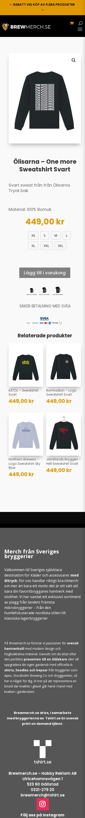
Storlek (18, 234)
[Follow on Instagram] (42, 804)
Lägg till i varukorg (45, 273)
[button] (74, 60)
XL (33, 245)
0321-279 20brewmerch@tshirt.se (43, 792)
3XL (60, 245)
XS (33, 235)
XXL (46, 245)
